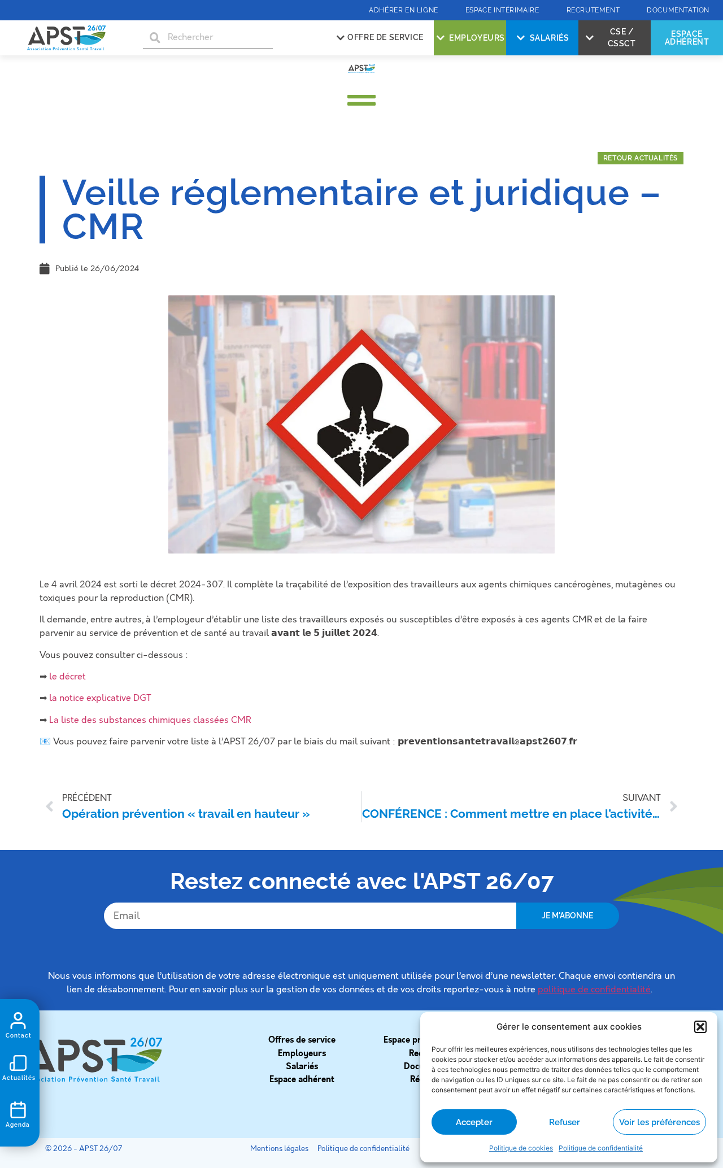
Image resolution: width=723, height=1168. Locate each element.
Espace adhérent (301, 1079)
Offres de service (302, 1040)
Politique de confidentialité (601, 1148)
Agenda (18, 1125)
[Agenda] (18, 1109)
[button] (700, 1026)
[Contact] (18, 1020)
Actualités (19, 1078)
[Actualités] (18, 1062)
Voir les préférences (659, 1122)
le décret (68, 676)
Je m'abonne (567, 915)
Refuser (564, 1122)
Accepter (474, 1122)
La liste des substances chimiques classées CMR (150, 720)
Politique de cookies (521, 1148)
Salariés (302, 1066)
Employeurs (302, 1053)
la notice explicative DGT (100, 698)
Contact (19, 1035)
